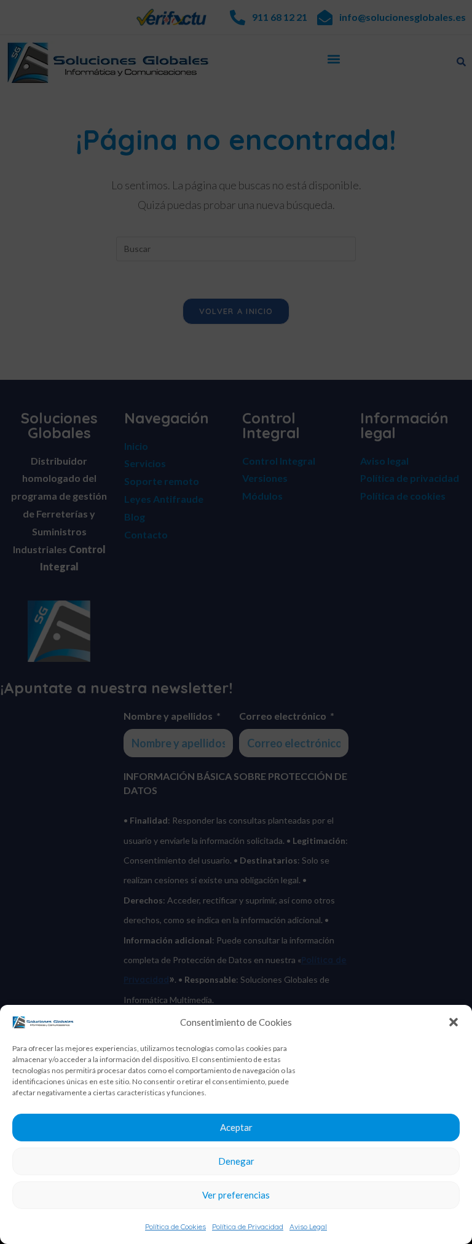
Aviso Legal (308, 1226)
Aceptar (236, 1127)
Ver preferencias (236, 1194)
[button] (453, 1022)
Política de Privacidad (247, 1226)
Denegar (236, 1161)
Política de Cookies (175, 1226)
